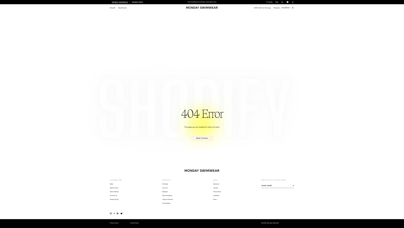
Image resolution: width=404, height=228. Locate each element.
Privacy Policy (114, 199)
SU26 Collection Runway (262, 8)
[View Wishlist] (287, 2)
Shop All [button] (112, 8)
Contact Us (113, 195)
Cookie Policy (134, 223)
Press (215, 199)
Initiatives (216, 195)
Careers (215, 188)
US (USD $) (285, 8)
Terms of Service (167, 199)
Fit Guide (269, 2)
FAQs (111, 184)
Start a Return (114, 192)
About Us (216, 184)
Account (165, 188)
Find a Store (217, 192)
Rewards (277, 8)
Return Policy (114, 188)
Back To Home (202, 138)
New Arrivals (122, 8)
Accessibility (166, 203)
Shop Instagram (167, 195)
